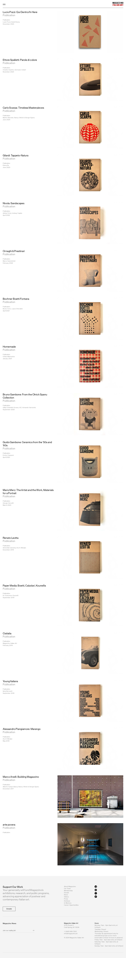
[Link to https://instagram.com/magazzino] (109, 890)
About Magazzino (70, 886)
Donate (66, 893)
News (66, 895)
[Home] (118, 4)
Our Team (67, 888)
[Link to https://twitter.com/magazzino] (109, 893)
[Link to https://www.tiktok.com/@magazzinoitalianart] (109, 896)
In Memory (67, 903)
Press (66, 899)
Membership (68, 891)
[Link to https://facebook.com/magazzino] (109, 886)
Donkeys (67, 901)
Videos (66, 897)
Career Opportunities (71, 905)
